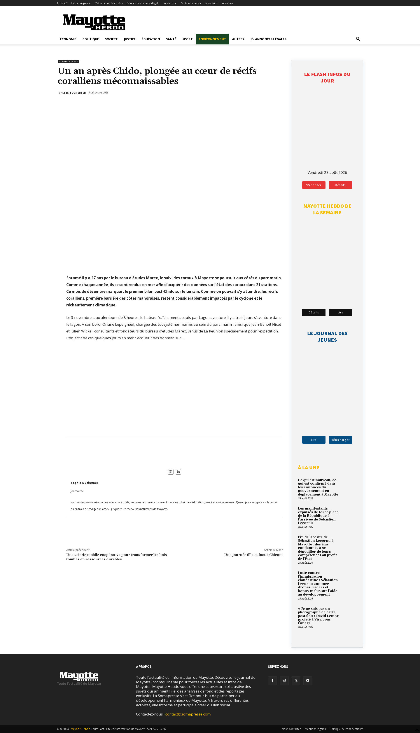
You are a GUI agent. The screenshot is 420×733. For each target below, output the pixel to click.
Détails (340, 185)
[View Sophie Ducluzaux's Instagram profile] (170, 472)
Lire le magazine (81, 3)
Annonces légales (270, 39)
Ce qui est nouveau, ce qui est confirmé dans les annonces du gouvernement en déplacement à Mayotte (318, 487)
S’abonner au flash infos (108, 3)
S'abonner (314, 185)
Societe (111, 39)
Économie (68, 39)
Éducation (151, 39)
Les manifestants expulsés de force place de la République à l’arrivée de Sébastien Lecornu (318, 515)
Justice (130, 39)
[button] (358, 39)
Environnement (212, 39)
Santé (171, 39)
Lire (340, 312)
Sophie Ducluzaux (84, 483)
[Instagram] (284, 680)
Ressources (211, 3)
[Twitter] (269, 104)
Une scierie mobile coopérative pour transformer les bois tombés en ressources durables (116, 557)
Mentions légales (315, 729)
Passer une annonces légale (143, 3)
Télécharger (341, 440)
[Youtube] (307, 680)
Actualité (62, 3)
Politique (90, 39)
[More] (280, 104)
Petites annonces (190, 3)
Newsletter (169, 3)
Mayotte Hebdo (80, 729)
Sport (187, 39)
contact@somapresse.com (188, 714)
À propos (227, 3)
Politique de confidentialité (346, 729)
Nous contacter (291, 729)
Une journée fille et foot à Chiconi (253, 555)
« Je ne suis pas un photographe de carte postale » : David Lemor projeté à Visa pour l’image (318, 616)
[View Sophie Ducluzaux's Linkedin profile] (178, 472)
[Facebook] (259, 104)
